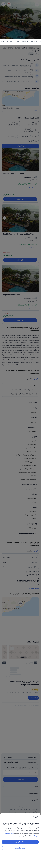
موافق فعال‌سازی (20, 842)
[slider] (20, 813)
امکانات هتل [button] (24, 42)
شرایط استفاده (34, 836)
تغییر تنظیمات (20, 848)
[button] (20, 426)
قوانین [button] (17, 42)
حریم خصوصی (9, 833)
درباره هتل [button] (34, 42)
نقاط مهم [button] (9, 42)
